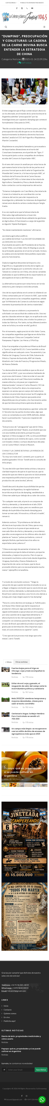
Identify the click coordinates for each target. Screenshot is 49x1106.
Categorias (11, 3)
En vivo (7, 1017)
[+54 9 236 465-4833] (27, 8)
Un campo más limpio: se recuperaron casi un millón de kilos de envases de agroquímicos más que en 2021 (29, 731)
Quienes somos (10, 1013)
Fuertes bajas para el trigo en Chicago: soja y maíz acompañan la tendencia (28, 671)
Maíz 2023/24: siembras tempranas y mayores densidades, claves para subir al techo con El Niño (29, 701)
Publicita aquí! (10, 1021)
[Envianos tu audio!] (42, 1099)
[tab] (8, 661)
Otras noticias (21, 662)
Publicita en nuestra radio (32, 3)
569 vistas (26, 62)
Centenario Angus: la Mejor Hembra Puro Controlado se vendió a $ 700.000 (28, 716)
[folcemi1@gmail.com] (32, 8)
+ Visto (8, 662)
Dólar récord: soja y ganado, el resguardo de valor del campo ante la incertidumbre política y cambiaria (29, 686)
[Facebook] (16, 8)
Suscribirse (41, 1069)
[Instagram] (21, 8)
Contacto (8, 1010)
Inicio (6, 1006)
